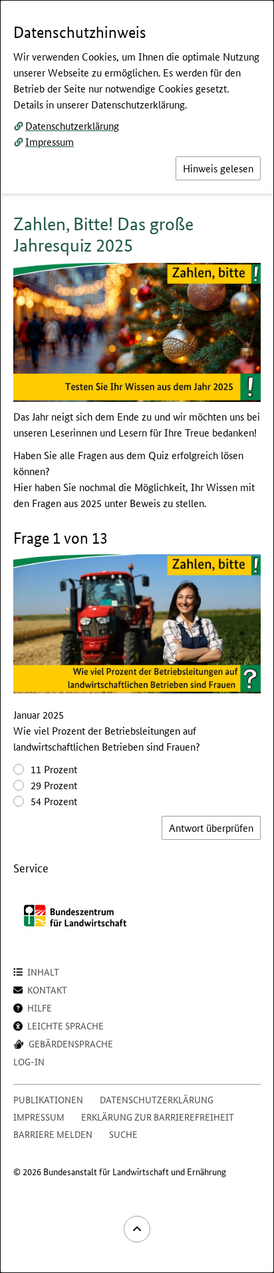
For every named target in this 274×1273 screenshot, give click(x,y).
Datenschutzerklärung (72, 125)
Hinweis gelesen (218, 168)
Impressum (49, 141)
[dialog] (137, 636)
